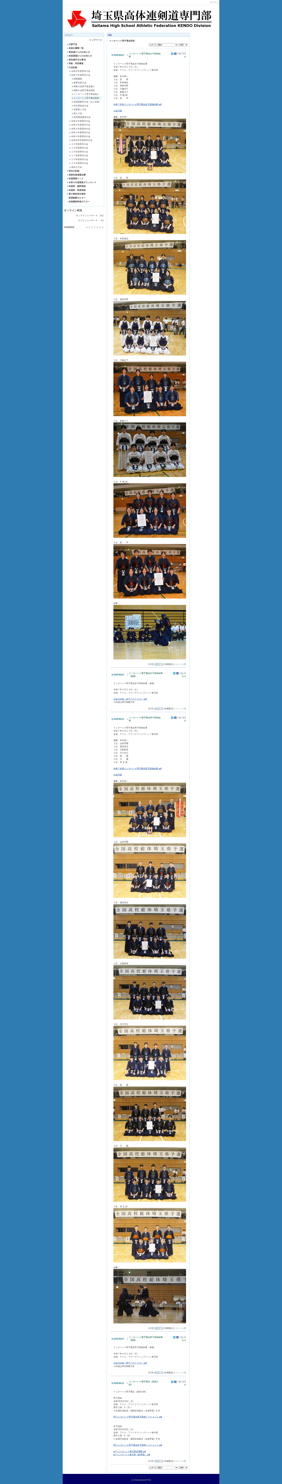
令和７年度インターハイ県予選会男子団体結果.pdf (137, 768)
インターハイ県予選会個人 (86, 94)
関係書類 (78, 79)
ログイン (214, 2)
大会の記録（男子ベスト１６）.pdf (130, 1363)
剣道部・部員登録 (77, 190)
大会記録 (73, 67)
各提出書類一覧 (76, 48)
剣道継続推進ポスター (79, 201)
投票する (159, 664)
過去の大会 (76, 167)
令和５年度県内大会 (80, 125)
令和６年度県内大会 (80, 121)
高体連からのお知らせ (79, 52)
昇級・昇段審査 (76, 63)
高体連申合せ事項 (77, 59)
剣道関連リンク (76, 178)
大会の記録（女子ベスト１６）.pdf (130, 699)
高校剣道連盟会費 (77, 175)
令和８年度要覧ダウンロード (82, 182)
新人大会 (78, 113)
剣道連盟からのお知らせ (80, 56)
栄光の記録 (74, 171)
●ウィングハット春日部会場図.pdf (129, 1451)
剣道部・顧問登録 (77, 186)
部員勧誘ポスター (77, 198)
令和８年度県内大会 (80, 71)
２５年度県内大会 (79, 163)
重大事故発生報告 (77, 194)
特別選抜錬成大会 (82, 117)
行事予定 (73, 44)
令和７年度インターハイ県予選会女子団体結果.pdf (137, 104)
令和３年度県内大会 (80, 132)
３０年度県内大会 (79, 144)
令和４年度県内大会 (80, 128)
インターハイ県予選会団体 (86, 98)
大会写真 (117, 111)
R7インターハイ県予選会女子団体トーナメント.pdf (137, 1445)
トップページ (95, 40)
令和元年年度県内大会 (81, 140)
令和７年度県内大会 (80, 75)
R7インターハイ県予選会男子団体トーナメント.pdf (137, 1417)
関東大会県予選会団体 (84, 90)
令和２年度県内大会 (80, 136)
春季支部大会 (80, 82)
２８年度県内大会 (79, 151)
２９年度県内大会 (79, 148)
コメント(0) (180, 664)
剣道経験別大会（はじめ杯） (87, 102)
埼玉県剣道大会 (81, 105)
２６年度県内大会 (79, 159)
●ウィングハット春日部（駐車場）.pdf (131, 1454)
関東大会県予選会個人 (84, 86)
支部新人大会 (80, 109)
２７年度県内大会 (79, 155)
